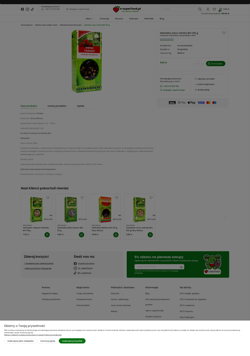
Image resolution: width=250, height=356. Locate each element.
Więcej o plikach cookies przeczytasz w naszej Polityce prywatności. (33, 335)
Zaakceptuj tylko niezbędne (20, 341)
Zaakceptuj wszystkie (72, 341)
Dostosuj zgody (47, 341)
